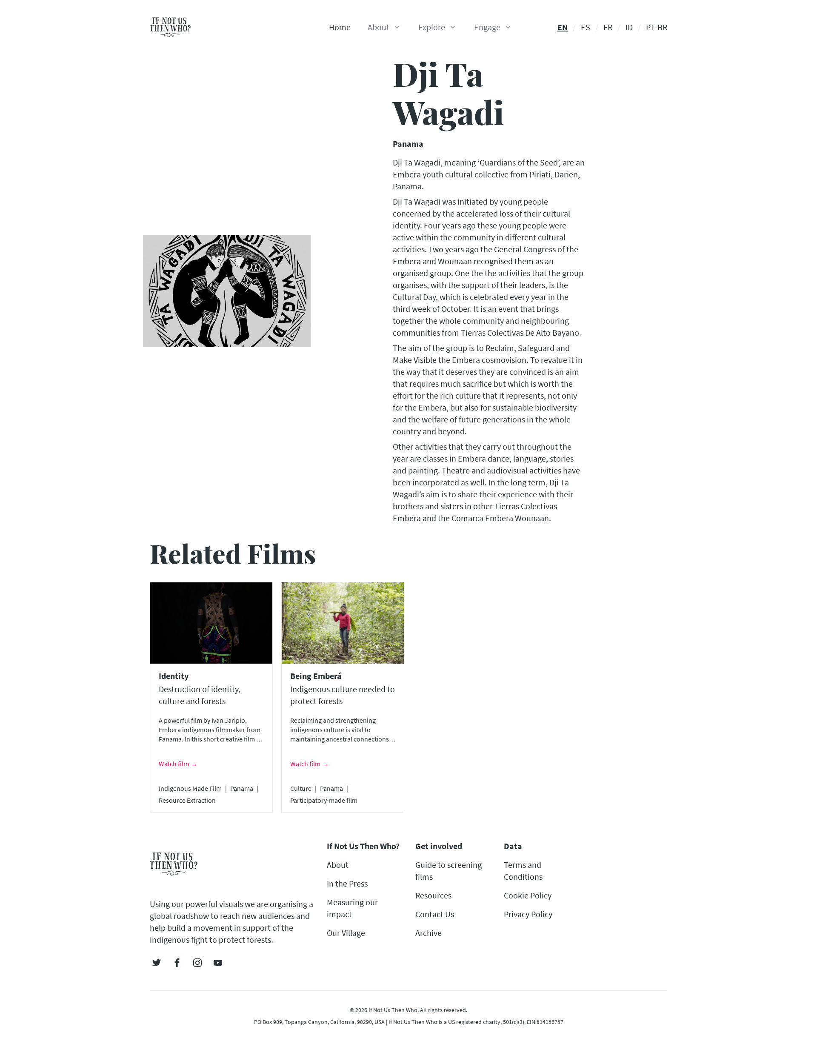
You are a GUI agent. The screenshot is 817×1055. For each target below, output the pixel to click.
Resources (433, 895)
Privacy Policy (528, 914)
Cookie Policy (527, 895)
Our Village (346, 932)
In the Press (347, 883)
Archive (428, 932)
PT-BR (656, 27)
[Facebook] (177, 962)
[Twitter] (156, 962)
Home (340, 27)
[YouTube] (218, 962)
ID (629, 27)
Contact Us (434, 914)
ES (585, 27)
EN (562, 27)
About (338, 864)
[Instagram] (197, 962)
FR (607, 27)
